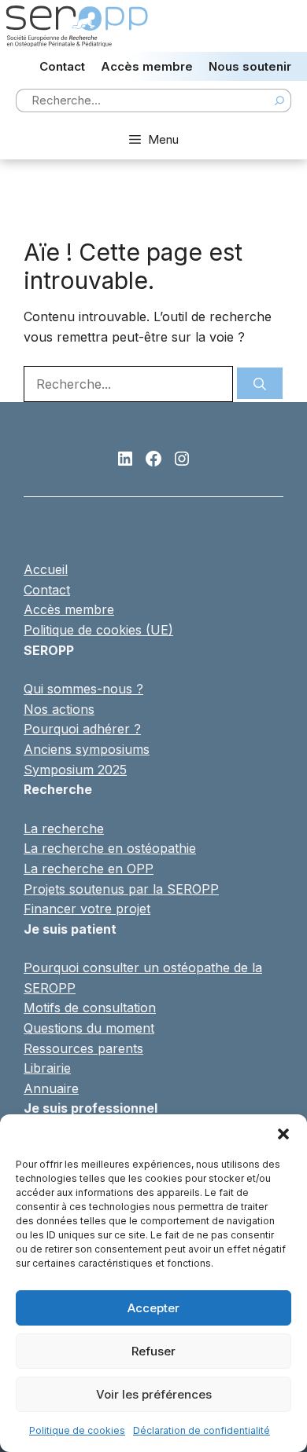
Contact (62, 66)
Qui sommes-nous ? (83, 689)
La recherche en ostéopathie (110, 848)
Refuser (153, 1351)
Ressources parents (83, 1048)
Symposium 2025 (75, 769)
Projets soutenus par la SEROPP (121, 889)
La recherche (64, 828)
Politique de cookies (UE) (98, 630)
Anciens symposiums (87, 749)
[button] (283, 1134)
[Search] (279, 100)
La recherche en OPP (89, 868)
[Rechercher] (260, 383)
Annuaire (51, 1088)
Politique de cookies (77, 1430)
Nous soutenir (250, 66)
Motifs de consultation (90, 1007)
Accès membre (147, 66)
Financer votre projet (87, 908)
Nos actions (59, 709)
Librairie (47, 1068)
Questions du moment (89, 1028)
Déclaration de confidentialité (201, 1430)
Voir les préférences (154, 1394)
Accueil (46, 569)
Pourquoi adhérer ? (82, 729)
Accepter (153, 1307)
